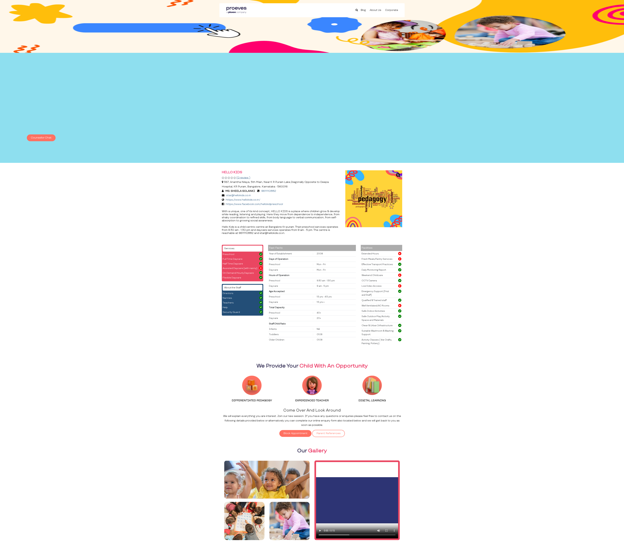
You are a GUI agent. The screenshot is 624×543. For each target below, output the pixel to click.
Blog (363, 10)
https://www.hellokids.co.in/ (243, 199)
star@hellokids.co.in (238, 195)
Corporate (391, 10)
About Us (375, 10)
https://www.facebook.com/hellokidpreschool (254, 204)
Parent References (328, 433)
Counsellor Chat (41, 137)
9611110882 (268, 191)
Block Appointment (295, 433)
